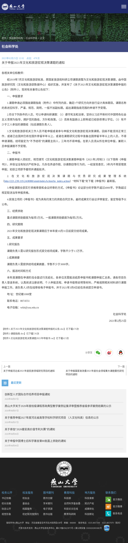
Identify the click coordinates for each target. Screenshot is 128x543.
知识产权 (89, 503)
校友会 (26, 498)
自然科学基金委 (72, 503)
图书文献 (47, 498)
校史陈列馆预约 (30, 514)
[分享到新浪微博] (109, 352)
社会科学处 (31, 38)
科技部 (67, 498)
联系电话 (117, 513)
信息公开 (6, 509)
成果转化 (89, 509)
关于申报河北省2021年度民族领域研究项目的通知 (29, 368)
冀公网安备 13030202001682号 (88, 528)
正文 (42, 38)
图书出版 (47, 514)
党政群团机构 (16, 38)
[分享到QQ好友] (120, 352)
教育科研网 (70, 514)
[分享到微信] (98, 352)
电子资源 (47, 509)
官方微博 (117, 506)
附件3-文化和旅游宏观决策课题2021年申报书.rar (29, 338)
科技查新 (89, 498)
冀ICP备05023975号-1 (65, 528)
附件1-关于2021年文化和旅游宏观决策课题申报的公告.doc (34, 329)
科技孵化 (89, 514)
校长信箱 (6, 503)
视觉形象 (6, 514)
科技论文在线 (71, 509)
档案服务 (27, 509)
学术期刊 (47, 503)
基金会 (26, 503)
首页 (4, 38)
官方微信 (117, 499)
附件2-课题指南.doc (14, 333)
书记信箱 (6, 498)
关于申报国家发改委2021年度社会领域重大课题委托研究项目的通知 (95, 370)
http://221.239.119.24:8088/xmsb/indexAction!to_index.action (37, 181)
